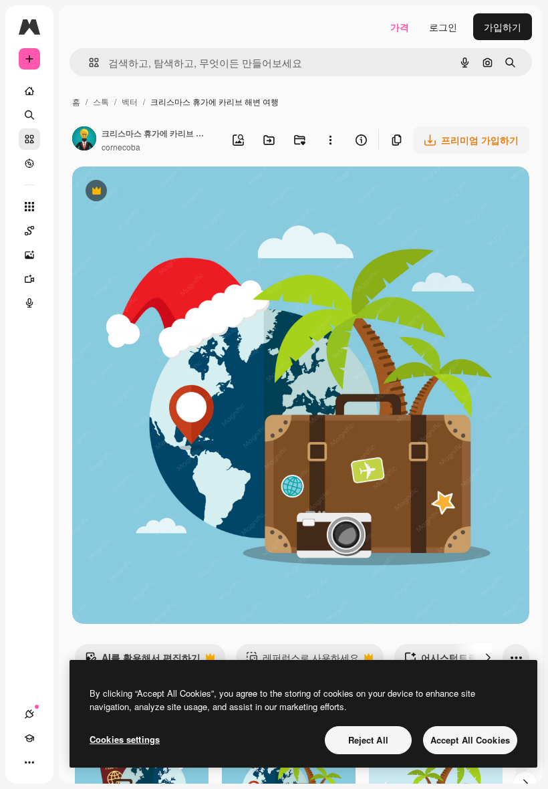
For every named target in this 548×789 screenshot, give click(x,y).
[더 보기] (29, 762)
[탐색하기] (29, 163)
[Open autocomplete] (88, 63)
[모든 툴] (29, 206)
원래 (149, 192)
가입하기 (502, 26)
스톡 (101, 101)
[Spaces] (29, 230)
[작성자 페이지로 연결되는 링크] (84, 139)
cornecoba (121, 146)
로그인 (443, 26)
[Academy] (29, 738)
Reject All (368, 740)
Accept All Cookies (470, 740)
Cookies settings (125, 739)
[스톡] (29, 139)
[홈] (29, 91)
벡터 (130, 101)
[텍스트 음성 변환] (29, 303)
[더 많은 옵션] (330, 139)
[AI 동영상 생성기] (29, 279)
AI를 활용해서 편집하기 (142, 661)
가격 (399, 26)
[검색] (29, 115)
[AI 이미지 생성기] (29, 254)
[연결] (29, 714)
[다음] (488, 657)
